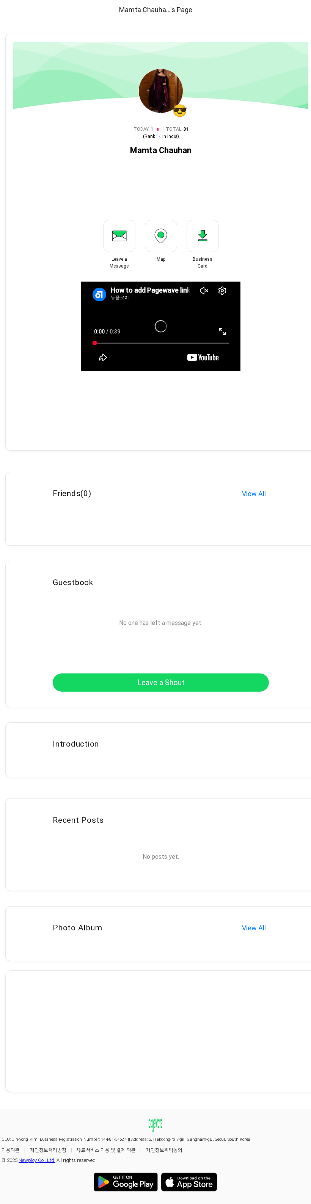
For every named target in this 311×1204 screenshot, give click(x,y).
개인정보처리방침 (48, 1150)
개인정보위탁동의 (164, 1150)
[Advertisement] (160, 1031)
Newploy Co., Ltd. (37, 1160)
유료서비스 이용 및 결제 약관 (106, 1150)
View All (254, 494)
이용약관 (11, 1150)
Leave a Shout (161, 682)
